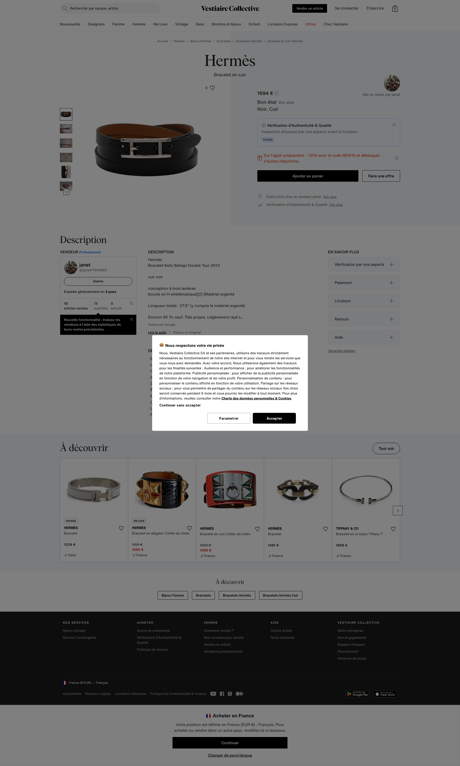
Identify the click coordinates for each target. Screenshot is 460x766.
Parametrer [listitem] (229, 418)
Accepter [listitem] (274, 418)
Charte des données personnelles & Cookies (256, 398)
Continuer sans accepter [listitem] (180, 405)
